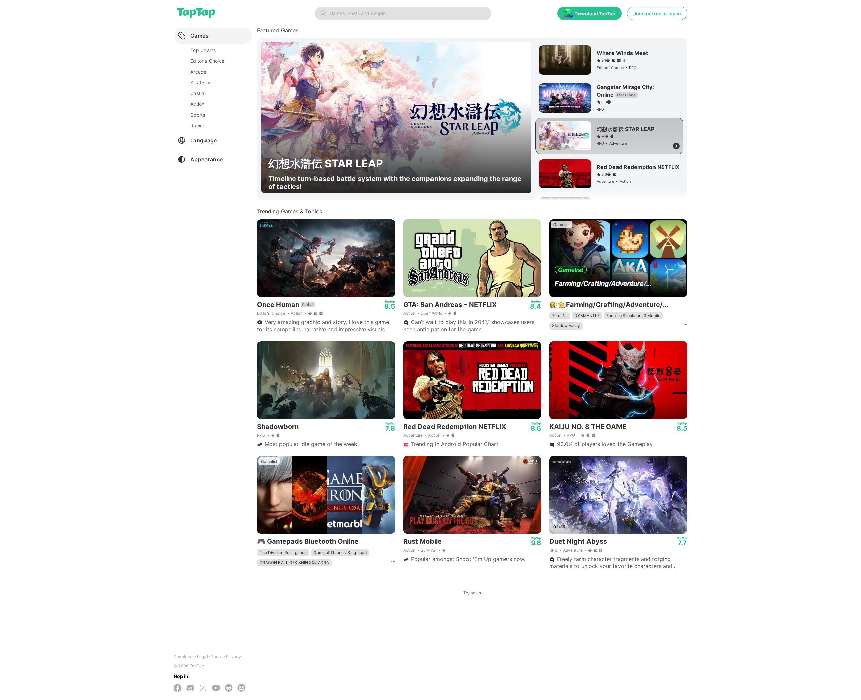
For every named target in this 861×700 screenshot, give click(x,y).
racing (198, 125)
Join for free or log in (657, 13)
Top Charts (203, 50)
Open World (431, 313)
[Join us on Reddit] (229, 688)
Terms (217, 656)
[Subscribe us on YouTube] (216, 688)
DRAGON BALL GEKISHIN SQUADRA (294, 562)
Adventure (413, 435)
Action (297, 313)
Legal (202, 656)
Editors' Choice (271, 313)
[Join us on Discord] (190, 688)
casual (198, 93)
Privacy (233, 656)
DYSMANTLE (587, 315)
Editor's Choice (207, 61)
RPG (261, 435)
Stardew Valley (566, 325)
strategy (200, 82)
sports (197, 115)
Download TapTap (594, 13)
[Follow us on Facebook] (178, 688)
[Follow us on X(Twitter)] (203, 688)
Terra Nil (560, 315)
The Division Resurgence (283, 552)
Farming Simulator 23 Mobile (633, 315)
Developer (184, 656)
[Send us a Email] (241, 688)
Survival (428, 550)
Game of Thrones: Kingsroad (340, 552)
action (197, 104)
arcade (198, 72)
